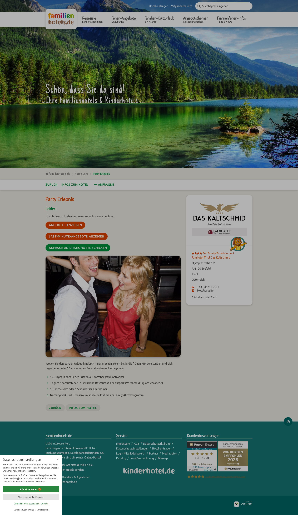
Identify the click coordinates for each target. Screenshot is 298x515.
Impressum (42, 509)
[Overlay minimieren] (57, 459)
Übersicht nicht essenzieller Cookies (31, 503)
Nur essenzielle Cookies (31, 497)
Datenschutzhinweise (24, 509)
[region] (31, 473)
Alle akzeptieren (28, 489)
